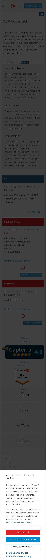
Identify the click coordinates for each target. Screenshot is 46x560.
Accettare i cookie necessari (23, 539)
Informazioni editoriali (17, 553)
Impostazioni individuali (23, 546)
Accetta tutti (23, 532)
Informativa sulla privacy (18, 556)
